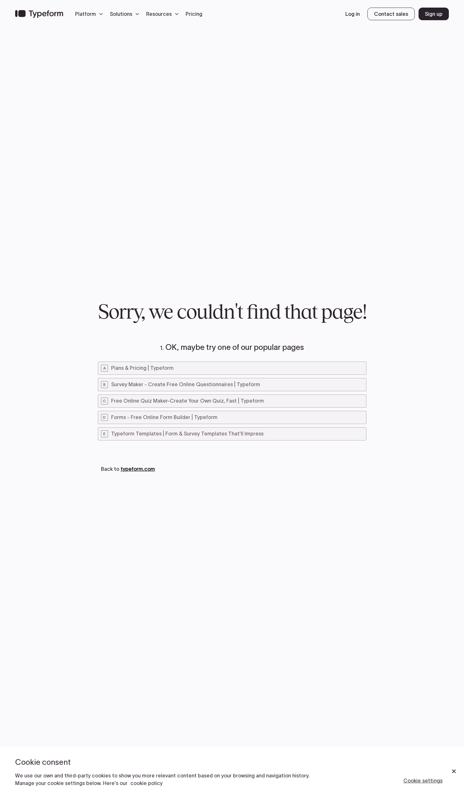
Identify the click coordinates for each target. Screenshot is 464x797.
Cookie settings (423, 780)
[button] (90, 14)
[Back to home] (39, 14)
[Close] (454, 771)
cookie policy (146, 783)
